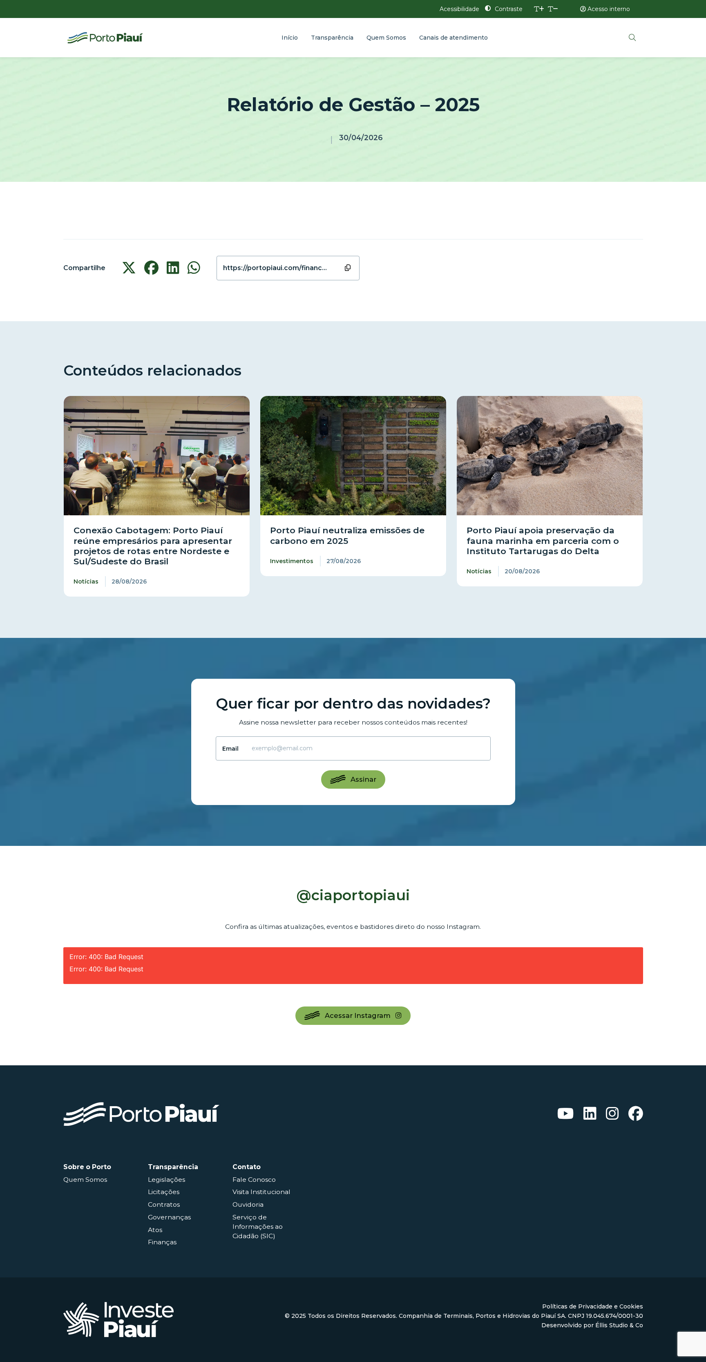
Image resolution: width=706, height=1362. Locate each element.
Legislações (166, 1179)
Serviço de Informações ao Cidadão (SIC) (257, 1226)
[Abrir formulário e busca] (632, 37)
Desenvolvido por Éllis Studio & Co (592, 1325)
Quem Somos (386, 37)
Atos (155, 1230)
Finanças (162, 1242)
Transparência (332, 37)
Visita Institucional (261, 1192)
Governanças (169, 1217)
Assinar (363, 779)
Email (230, 748)
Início (290, 37)
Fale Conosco (254, 1179)
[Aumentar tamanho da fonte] (539, 9)
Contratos (164, 1204)
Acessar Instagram (358, 1015)
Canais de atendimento (453, 37)
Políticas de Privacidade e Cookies (592, 1306)
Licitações (163, 1192)
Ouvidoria (248, 1204)
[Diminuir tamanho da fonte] (553, 9)
